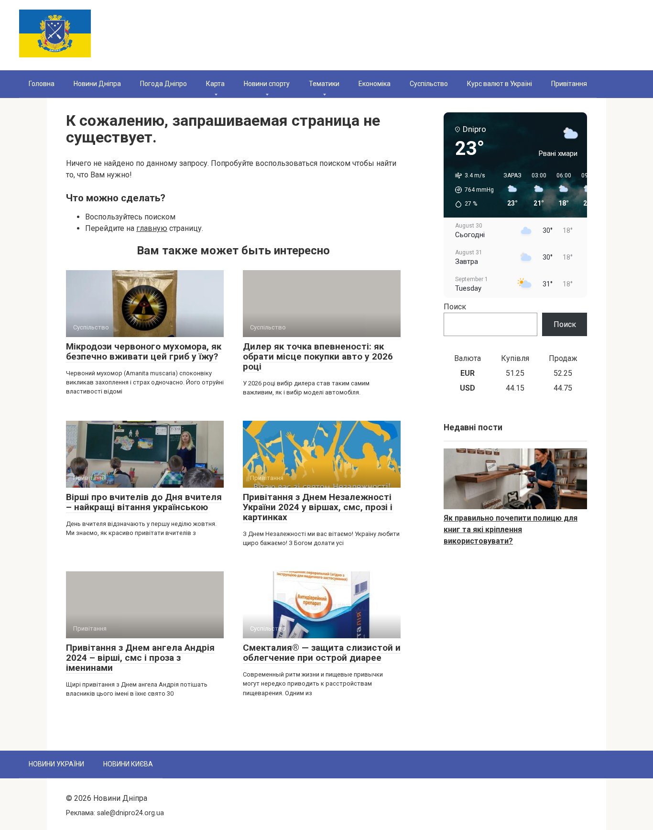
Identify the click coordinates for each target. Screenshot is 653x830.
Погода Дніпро (163, 83)
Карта (215, 83)
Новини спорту (267, 83)
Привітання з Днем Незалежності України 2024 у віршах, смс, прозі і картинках (317, 507)
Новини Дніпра (97, 83)
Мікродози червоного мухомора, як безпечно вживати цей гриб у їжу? (143, 351)
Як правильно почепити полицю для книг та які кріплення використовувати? (510, 529)
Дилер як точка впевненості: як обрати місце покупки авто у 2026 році (318, 356)
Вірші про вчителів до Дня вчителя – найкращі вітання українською (144, 502)
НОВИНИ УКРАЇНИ (56, 764)
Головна (41, 83)
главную (151, 228)
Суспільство (429, 83)
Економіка (375, 83)
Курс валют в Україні (499, 83)
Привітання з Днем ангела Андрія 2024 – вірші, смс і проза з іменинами (140, 657)
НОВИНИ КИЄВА (128, 764)
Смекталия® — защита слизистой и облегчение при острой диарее (322, 652)
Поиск (455, 306)
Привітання (569, 83)
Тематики (324, 83)
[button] (471, 190)
